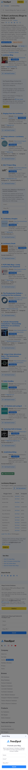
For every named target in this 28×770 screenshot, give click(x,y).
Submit (14, 767)
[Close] (26, 736)
